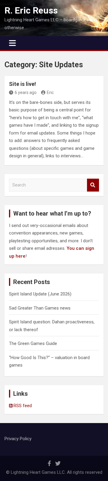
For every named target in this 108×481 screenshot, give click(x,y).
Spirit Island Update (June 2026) (40, 294)
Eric (50, 92)
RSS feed (23, 405)
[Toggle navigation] (12, 43)
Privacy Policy (18, 438)
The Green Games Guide (33, 343)
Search (93, 185)
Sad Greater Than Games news (39, 308)
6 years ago (26, 92)
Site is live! (22, 84)
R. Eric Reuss (31, 10)
